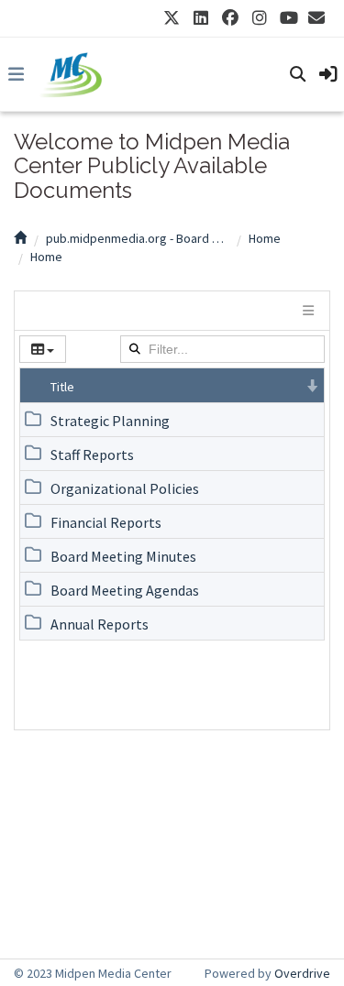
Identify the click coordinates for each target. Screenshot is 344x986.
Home (265, 238)
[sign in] (328, 74)
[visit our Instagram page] (259, 18)
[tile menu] (307, 310)
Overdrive (302, 973)
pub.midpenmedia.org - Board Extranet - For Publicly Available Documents (137, 238)
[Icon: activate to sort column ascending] (33, 385)
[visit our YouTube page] (289, 18)
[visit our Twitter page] (171, 18)
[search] (297, 74)
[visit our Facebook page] (230, 18)
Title (62, 386)
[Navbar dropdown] (15, 74)
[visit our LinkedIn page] (201, 18)
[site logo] (70, 74)
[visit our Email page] (316, 18)
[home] (20, 238)
